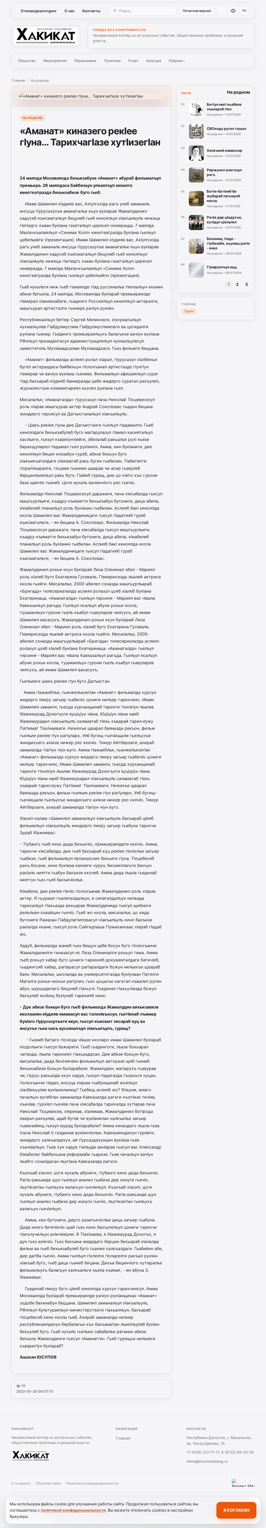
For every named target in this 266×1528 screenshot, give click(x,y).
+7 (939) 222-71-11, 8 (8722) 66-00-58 (220, 1452)
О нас (69, 11)
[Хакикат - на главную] (45, 36)
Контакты (91, 11)
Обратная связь (48, 1483)
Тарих (189, 311)
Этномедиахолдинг (39, 11)
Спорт (133, 61)
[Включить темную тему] (221, 10)
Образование (85, 61)
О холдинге (20, 1483)
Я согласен (236, 1510)
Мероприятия (54, 61)
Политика (112, 61)
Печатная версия (197, 11)
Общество (27, 61)
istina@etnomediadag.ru (207, 1461)
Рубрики (177, 61)
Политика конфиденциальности (92, 1483)
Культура (153, 61)
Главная (18, 80)
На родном (39, 80)
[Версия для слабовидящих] (233, 10)
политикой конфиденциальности (73, 1510)
